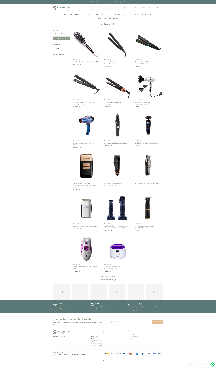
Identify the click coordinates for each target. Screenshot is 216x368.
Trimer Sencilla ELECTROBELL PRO (117, 143)
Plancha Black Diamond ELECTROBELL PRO (112, 63)
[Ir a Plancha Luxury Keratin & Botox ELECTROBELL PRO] (86, 84)
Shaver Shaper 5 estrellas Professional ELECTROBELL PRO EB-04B (86, 185)
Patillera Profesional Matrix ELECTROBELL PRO (144, 227)
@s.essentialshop (108, 279)
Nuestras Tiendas (95, 338)
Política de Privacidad (96, 345)
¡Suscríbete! (157, 322)
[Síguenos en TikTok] (151, 14)
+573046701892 (133, 336)
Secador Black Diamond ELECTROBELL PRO (143, 103)
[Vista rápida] (97, 45)
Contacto (93, 334)
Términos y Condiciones (97, 343)
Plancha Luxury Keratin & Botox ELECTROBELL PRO (84, 103)
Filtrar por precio (58, 54)
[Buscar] (124, 8)
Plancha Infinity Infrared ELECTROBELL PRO (112, 103)
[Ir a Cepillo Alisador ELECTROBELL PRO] (86, 44)
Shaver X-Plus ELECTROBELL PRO (85, 226)
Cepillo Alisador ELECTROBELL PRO (86, 62)
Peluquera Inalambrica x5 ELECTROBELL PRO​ (113, 184)
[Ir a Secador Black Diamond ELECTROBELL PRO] (148, 84)
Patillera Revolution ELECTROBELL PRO (147, 184)
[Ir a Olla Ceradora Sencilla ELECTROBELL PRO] (117, 248)
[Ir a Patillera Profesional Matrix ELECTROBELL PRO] (148, 208)
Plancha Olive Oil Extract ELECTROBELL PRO (143, 63)
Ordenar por (57, 44)
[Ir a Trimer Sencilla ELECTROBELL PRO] (117, 125)
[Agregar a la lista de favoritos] (97, 41)
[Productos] (108, 307)
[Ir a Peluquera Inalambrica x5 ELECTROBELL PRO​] (117, 165)
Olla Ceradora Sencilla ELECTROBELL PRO (112, 267)
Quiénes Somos (94, 336)
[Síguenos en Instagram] (142, 14)
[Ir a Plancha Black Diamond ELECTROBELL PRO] (117, 44)
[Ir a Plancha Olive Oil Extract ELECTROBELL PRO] (148, 44)
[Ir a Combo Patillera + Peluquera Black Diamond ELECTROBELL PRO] (117, 208)
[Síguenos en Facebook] (145, 14)
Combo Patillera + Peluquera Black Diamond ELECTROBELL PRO (116, 227)
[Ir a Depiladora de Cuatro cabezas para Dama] (86, 248)
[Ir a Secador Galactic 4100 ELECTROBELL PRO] (86, 125)
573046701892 (133, 338)
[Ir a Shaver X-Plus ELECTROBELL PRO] (86, 208)
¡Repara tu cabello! (118, 2)
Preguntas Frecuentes (96, 341)
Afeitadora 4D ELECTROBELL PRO (147, 143)
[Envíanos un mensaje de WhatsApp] (212, 364)
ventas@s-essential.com (136, 334)
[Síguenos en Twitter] (148, 14)
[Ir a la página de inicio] (61, 8)
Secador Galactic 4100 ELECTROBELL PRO (86, 144)
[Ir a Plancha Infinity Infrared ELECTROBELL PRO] (117, 84)
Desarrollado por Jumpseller (77, 354)
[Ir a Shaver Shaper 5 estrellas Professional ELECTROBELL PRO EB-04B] (86, 165)
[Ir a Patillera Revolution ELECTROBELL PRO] (148, 165)
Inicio (99, 18)
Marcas (105, 18)
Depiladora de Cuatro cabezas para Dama (85, 267)
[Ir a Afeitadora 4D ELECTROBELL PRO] (148, 125)
